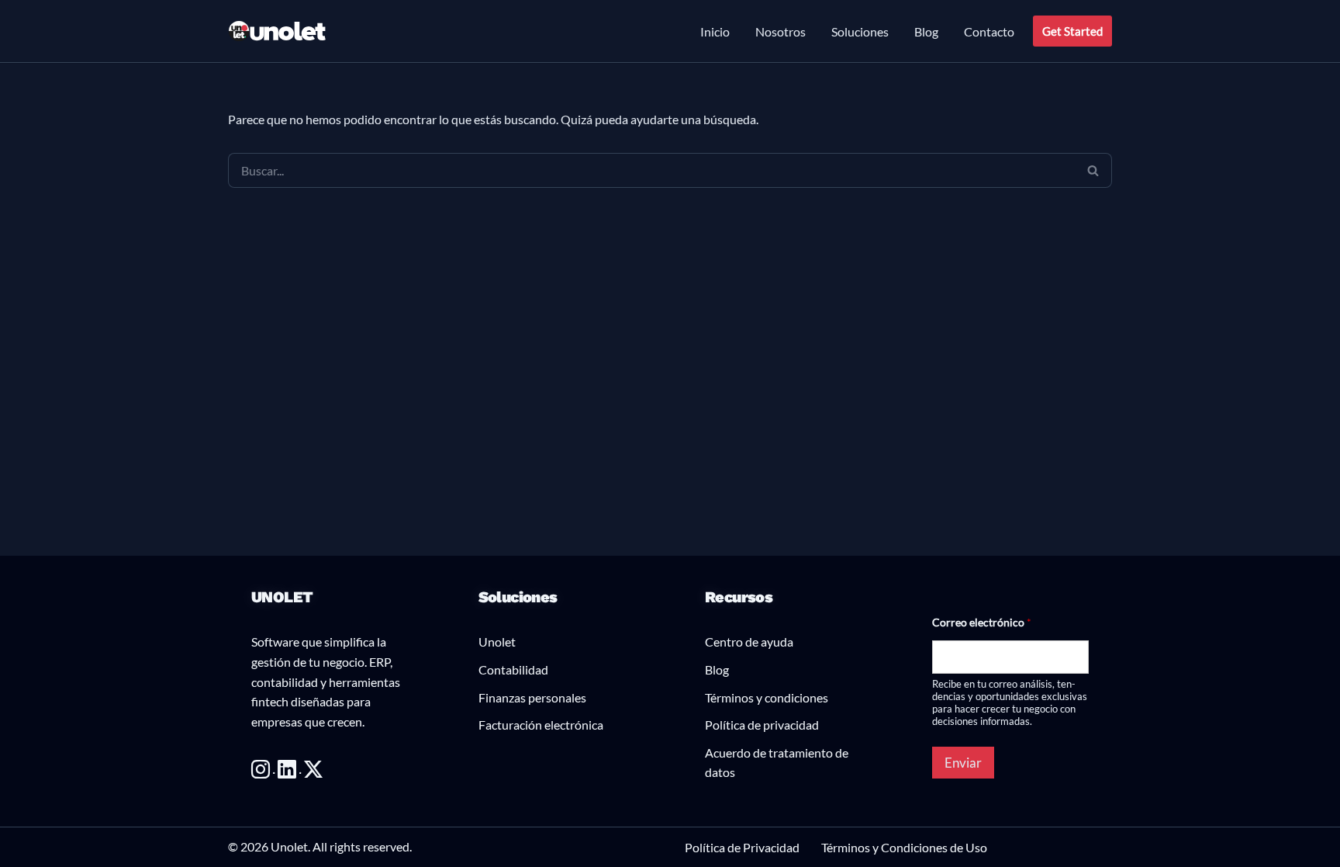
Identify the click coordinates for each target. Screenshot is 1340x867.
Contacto (989, 31)
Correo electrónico (981, 622)
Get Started (1072, 31)
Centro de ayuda (749, 641)
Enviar (963, 762)
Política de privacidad (762, 724)
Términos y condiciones (766, 697)
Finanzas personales (532, 697)
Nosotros (780, 31)
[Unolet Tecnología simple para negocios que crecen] (277, 31)
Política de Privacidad (742, 847)
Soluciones (860, 31)
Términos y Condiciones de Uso (904, 847)
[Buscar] (1093, 170)
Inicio (715, 31)
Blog (926, 31)
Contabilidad (513, 669)
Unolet (497, 641)
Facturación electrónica (540, 724)
